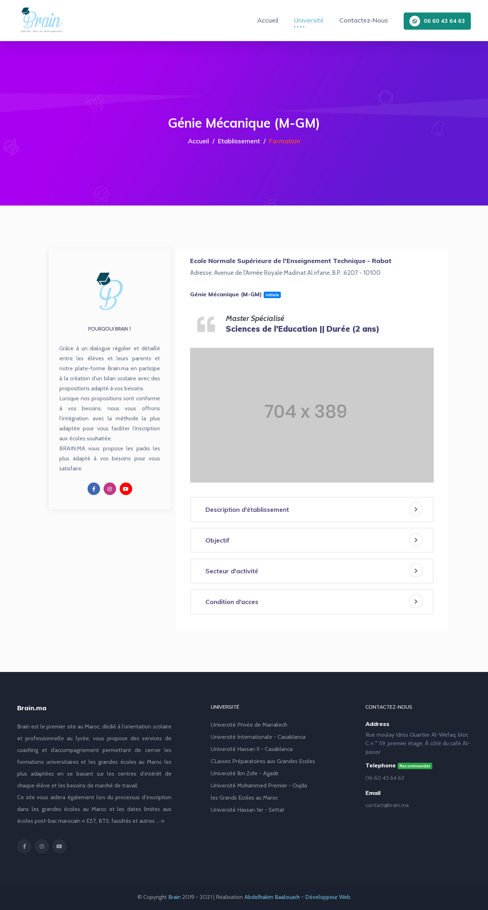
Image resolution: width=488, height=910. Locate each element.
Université (309, 20)
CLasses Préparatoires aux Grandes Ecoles (263, 761)
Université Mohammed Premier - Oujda (259, 785)
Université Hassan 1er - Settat (247, 809)
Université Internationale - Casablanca (258, 736)
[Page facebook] (94, 489)
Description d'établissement (247, 509)
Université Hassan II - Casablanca (252, 749)
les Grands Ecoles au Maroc (244, 797)
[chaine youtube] (126, 489)
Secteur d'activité (231, 571)
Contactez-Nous (363, 20)
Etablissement (239, 141)
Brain (174, 897)
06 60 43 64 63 (444, 20)
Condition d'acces (231, 602)
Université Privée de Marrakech (249, 724)
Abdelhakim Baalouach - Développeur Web (297, 897)
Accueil (267, 20)
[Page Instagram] (110, 489)
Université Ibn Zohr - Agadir (245, 773)
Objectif (217, 540)
